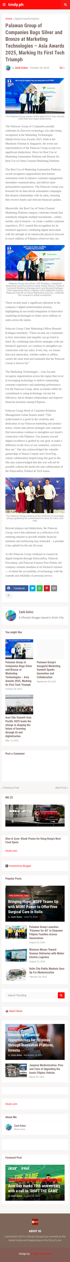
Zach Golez (26, 612)
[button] (4, 5)
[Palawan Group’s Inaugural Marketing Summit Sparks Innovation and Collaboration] (51, 649)
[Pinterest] (47, 588)
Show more (19, 1129)
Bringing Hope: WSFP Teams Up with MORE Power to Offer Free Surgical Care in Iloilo (33, 906)
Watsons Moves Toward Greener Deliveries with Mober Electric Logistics (46, 953)
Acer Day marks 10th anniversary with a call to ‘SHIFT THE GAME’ (34, 1188)
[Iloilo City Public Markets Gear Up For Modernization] (16, 974)
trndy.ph (16, 4)
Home (8, 18)
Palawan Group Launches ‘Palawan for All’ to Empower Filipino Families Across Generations (46, 932)
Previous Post (11, 787)
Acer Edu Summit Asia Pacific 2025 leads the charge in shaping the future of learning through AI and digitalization (18, 727)
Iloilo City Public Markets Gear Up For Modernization (46, 970)
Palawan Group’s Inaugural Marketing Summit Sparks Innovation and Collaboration (48, 670)
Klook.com (11, 850)
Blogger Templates (40, 1253)
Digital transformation (27, 18)
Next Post (60, 787)
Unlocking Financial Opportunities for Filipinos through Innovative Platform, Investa (31, 1043)
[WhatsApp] (40, 588)
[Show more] (8, 595)
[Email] (54, 588)
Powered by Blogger (20, 865)
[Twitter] (32, 588)
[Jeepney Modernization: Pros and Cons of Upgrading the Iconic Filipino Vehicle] (16, 1070)
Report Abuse (15, 1011)
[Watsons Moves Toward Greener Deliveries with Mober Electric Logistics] (16, 955)
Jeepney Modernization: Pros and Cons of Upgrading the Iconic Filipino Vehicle (46, 1069)
